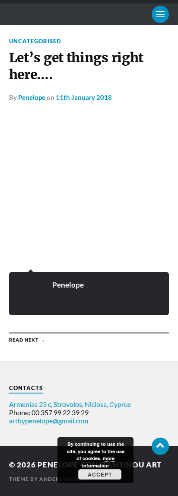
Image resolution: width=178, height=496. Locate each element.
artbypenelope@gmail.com (48, 420)
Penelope (31, 97)
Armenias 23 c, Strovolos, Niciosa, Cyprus (70, 404)
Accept (100, 474)
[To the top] (160, 446)
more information (98, 462)
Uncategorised (35, 41)
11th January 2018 (84, 97)
